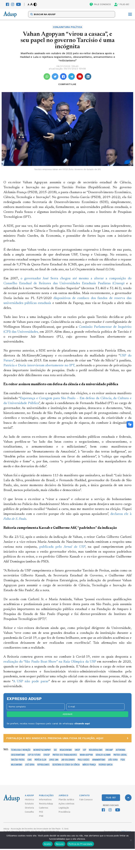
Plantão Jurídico (66, 799)
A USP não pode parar (30, 681)
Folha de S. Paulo (14, 519)
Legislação (64, 808)
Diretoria (29, 808)
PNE (41, 816)
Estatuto (29, 804)
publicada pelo (62, 547)
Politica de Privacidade (80, 844)
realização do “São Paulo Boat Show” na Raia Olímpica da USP (49, 662)
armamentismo (98, 759)
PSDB (123, 759)
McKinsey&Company (42, 749)
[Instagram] (12, 4)
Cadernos (43, 808)
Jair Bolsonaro (68, 759)
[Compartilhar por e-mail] (79, 76)
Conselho (29, 812)
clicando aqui (82, 723)
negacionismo (66, 749)
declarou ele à (121, 514)
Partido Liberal (120, 754)
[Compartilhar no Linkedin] (88, 76)
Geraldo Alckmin (103, 754)
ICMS (29, 759)
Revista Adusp (46, 804)
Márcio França (89, 764)
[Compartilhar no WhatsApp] (47, 76)
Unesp (77, 749)
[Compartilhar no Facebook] (63, 76)
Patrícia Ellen (40, 759)
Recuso (60, 844)
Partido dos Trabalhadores (65, 754)
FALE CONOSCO (102, 4)
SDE (55, 749)
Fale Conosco (86, 799)
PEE (41, 812)
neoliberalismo (95, 749)
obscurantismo (18, 754)
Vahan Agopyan (86, 754)
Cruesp (46, 754)
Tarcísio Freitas (18, 759)
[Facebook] (7, 4)
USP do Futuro (34, 754)
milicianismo (16, 764)
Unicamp (109, 749)
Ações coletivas (66, 804)
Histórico (29, 799)
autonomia (120, 749)
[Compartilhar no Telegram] (71, 76)
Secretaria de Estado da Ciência (66, 764)
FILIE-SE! (124, 4)
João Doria (113, 759)
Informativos (45, 799)
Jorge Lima (53, 759)
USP (84, 749)
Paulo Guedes (83, 759)
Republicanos (43, 764)
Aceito (47, 844)
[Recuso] (130, 840)
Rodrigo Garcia (105, 764)
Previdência (64, 812)
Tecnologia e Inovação (20, 749)
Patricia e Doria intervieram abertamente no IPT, (39, 365)
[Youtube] (18, 4)
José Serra (29, 764)
